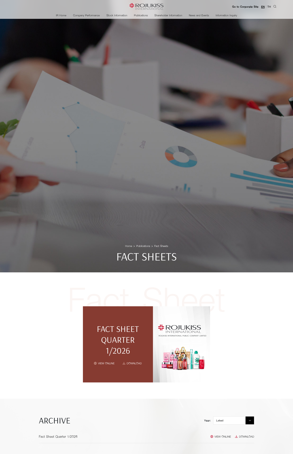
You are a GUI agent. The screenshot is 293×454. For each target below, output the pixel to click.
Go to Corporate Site (245, 7)
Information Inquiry (226, 15)
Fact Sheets (161, 246)
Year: (207, 420)
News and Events (199, 15)
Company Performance (86, 15)
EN (263, 6)
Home (128, 246)
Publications (141, 15)
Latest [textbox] (219, 420)
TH (269, 6)
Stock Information (116, 15)
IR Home (61, 15)
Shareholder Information (168, 15)
